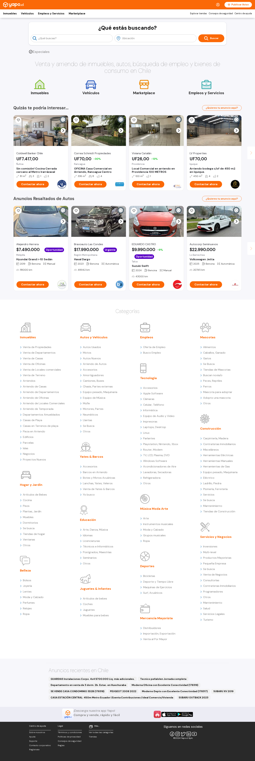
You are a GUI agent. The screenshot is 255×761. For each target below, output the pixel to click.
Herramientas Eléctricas (218, 455)
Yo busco (89, 494)
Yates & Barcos (91, 457)
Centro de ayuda (243, 13)
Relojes (27, 608)
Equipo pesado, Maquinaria (100, 392)
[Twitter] (183, 734)
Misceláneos (211, 449)
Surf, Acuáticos (152, 593)
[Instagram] (177, 734)
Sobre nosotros (37, 732)
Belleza (25, 570)
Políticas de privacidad (69, 736)
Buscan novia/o (212, 375)
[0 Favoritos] (18, 120)
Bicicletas (149, 576)
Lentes (27, 591)
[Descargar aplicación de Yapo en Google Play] (185, 714)
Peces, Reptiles (212, 381)
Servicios (208, 494)
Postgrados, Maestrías (97, 552)
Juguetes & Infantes (95, 589)
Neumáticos (90, 414)
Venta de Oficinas (34, 364)
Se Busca (88, 426)
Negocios (29, 454)
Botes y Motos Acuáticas (99, 478)
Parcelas (28, 443)
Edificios (28, 437)
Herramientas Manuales (218, 461)
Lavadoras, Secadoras (157, 472)
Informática (150, 410)
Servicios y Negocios (216, 537)
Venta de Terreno (34, 375)
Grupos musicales (154, 535)
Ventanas (29, 539)
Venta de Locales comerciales (42, 369)
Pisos (26, 506)
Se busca (29, 528)
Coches (88, 604)
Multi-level (209, 552)
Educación (88, 520)
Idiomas (88, 535)
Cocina (27, 500)
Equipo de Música (94, 398)
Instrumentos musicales (158, 524)
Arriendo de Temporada (38, 409)
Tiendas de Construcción (219, 511)
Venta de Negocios (215, 574)
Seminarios (90, 558)
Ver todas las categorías (101, 732)
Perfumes (29, 602)
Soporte (33, 741)
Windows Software (155, 461)
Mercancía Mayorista (156, 618)
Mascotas (207, 337)
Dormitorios (30, 523)
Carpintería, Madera (215, 438)
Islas (25, 448)
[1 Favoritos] (134, 211)
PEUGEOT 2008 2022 (123, 691)
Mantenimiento (212, 506)
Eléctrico (208, 478)
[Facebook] (172, 734)
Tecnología (148, 378)
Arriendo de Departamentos (41, 392)
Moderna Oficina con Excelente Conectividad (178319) (165, 685)
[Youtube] (194, 734)
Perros (207, 386)
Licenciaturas (91, 541)
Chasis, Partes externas (98, 386)
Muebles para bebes (96, 615)
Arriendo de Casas (34, 386)
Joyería (27, 586)
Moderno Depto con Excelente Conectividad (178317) (175, 691)
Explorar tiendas (198, 13)
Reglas (61, 745)
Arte (146, 518)
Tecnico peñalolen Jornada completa (163, 678)
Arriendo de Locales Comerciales (44, 403)
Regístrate (34, 749)
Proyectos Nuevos (34, 459)
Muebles (28, 517)
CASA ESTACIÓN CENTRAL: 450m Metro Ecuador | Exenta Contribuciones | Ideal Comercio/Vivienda (112, 697)
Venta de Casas (33, 358)
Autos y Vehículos (94, 337)
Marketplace (77, 13)
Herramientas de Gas (216, 466)
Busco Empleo (152, 352)
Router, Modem (153, 449)
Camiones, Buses (93, 381)
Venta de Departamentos (39, 352)
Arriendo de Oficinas (36, 398)
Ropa (26, 614)
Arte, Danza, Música (95, 529)
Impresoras (150, 421)
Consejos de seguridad (221, 13)
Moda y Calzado (33, 597)
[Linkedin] (189, 734)
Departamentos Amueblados (41, 414)
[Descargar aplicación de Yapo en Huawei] (157, 714)
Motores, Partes (93, 409)
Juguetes (89, 610)
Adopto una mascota (217, 398)
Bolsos (27, 580)
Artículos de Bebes (35, 494)
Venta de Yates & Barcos (99, 489)
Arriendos (29, 381)
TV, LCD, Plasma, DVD (156, 455)
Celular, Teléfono (153, 405)
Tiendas (93, 736)
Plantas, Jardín (32, 511)
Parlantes (149, 438)
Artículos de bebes (95, 598)
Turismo (208, 620)
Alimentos (209, 347)
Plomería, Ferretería (215, 489)
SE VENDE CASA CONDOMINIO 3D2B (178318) (77, 691)
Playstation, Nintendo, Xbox (160, 444)
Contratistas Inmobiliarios (219, 444)
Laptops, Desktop (154, 427)
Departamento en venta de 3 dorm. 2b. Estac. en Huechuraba (88, 685)
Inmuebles (10, 13)
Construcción (210, 428)
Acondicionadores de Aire (159, 466)
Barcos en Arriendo (95, 472)
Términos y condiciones (70, 732)
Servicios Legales (214, 614)
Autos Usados (92, 347)
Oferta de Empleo (154, 347)
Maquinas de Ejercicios (157, 587)
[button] (63, 130)
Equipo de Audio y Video (159, 416)
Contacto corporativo (40, 745)
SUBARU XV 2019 (223, 691)
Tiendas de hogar (34, 534)
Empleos (146, 337)
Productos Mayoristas (217, 558)
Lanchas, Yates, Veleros (98, 483)
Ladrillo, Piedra (212, 483)
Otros (26, 545)
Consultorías (211, 580)
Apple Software (153, 393)
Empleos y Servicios (51, 13)
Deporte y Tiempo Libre (158, 582)
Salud (206, 608)
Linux (146, 433)
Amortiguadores (93, 375)
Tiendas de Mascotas (217, 369)
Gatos (207, 358)
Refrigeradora (151, 478)
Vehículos (27, 13)
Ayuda (32, 736)
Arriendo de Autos (95, 364)
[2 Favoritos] (76, 120)
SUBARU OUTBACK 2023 (193, 697)
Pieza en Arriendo (34, 431)
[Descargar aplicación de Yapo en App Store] (169, 714)
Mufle (86, 403)
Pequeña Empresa (214, 563)
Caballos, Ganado (214, 352)
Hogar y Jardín (31, 485)
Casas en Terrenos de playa (40, 426)
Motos (87, 352)
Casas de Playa (32, 420)
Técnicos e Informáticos (98, 546)
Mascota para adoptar (217, 392)
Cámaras (148, 399)
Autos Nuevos (92, 358)
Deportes (147, 566)
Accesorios (90, 369)
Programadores (213, 591)
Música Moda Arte (154, 509)
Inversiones (210, 546)
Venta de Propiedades (37, 347)
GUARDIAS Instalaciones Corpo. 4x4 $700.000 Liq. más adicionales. (93, 678)
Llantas (87, 420)
